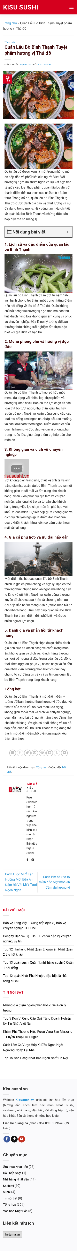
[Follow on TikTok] (14, 1139)
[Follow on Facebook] (6, 1139)
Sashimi (8, 1186)
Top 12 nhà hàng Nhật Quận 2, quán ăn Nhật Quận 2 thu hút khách (38, 952)
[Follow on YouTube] (21, 1139)
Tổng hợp (10, 42)
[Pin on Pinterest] (42, 753)
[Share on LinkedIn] (49, 753)
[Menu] (71, 7)
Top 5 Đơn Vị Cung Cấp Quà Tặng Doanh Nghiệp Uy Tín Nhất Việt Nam (37, 1021)
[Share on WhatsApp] (12, 753)
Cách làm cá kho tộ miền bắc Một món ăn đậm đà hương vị (54, 882)
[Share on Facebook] (20, 753)
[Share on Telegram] (64, 753)
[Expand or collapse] (67, 232)
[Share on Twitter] (27, 753)
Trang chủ (10, 23)
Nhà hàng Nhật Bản (16, 1179)
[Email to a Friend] (34, 753)
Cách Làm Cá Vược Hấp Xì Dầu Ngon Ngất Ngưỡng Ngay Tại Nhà (33, 1047)
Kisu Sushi (20, 7)
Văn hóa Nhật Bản (15, 1211)
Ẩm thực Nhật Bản (15, 1167)
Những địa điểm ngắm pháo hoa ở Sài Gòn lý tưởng (34, 1008)
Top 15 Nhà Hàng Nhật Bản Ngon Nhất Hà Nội (35, 1058)
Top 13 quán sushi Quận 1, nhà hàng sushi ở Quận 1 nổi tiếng (38, 965)
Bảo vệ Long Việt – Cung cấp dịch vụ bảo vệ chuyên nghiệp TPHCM (34, 925)
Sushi (6, 1192)
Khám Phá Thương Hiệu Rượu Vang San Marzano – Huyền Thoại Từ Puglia (37, 1034)
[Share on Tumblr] (57, 753)
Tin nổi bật (10, 1198)
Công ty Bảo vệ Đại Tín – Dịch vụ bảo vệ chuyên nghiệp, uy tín (37, 938)
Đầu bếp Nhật (12, 1173)
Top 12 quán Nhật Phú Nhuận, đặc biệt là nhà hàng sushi (35, 978)
